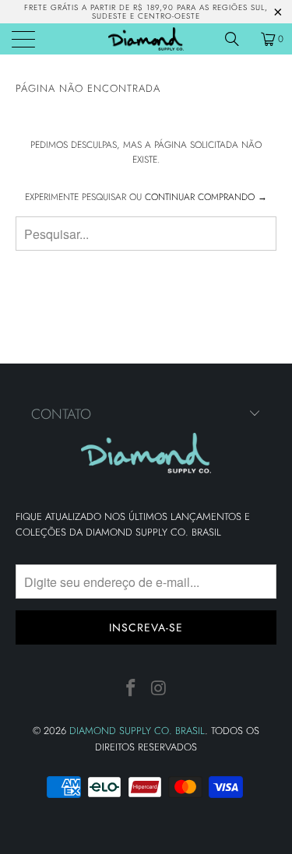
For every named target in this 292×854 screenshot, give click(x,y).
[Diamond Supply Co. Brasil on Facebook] (131, 688)
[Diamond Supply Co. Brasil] (146, 38)
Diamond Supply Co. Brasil (137, 730)
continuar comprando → (206, 197)
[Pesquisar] (237, 39)
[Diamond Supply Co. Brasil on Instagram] (159, 688)
